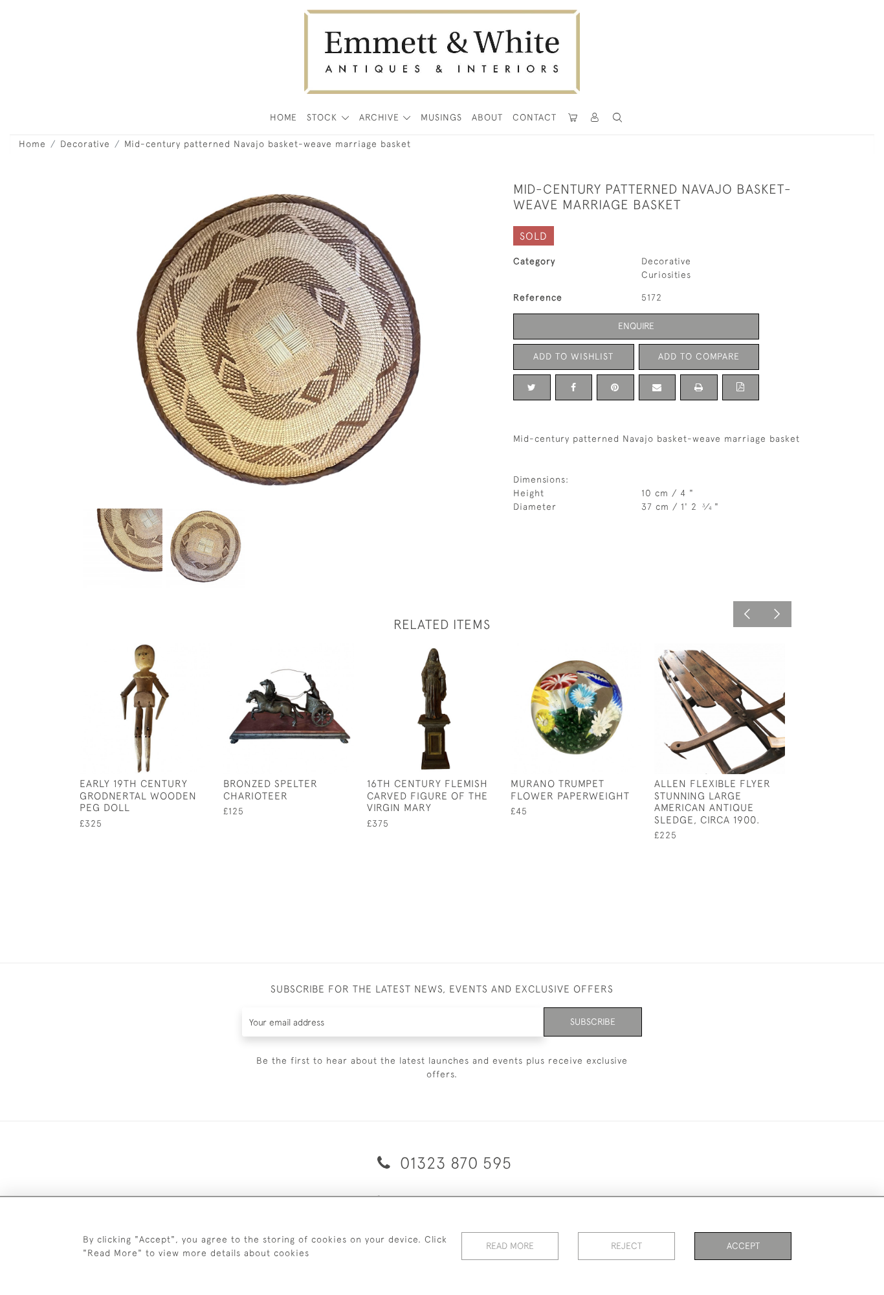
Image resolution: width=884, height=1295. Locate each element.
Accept (743, 1246)
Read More (510, 1246)
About (487, 117)
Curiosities (666, 274)
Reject (626, 1246)
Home (32, 144)
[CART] (572, 117)
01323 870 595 (453, 1162)
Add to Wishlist (573, 356)
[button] (617, 117)
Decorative (85, 144)
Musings (441, 117)
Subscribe (592, 1021)
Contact (535, 117)
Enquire (636, 326)
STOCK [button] (323, 117)
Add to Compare (699, 356)
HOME (283, 117)
